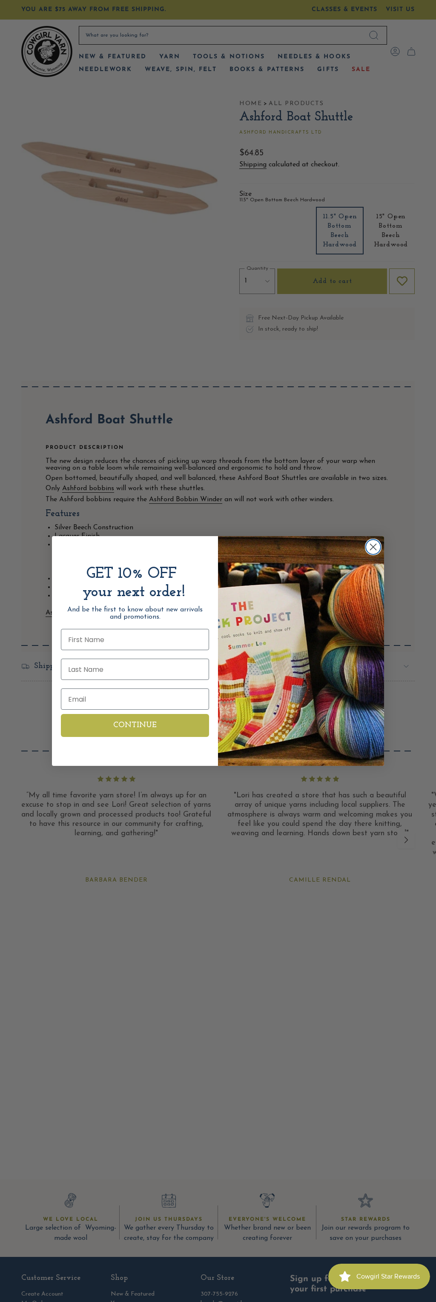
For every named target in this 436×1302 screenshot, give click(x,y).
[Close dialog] (373, 547)
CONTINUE (135, 725)
